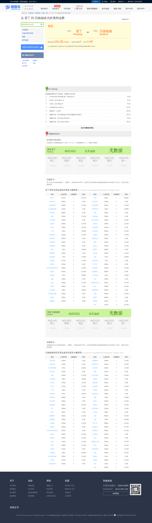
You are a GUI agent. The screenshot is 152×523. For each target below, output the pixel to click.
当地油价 (25, 30)
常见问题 (50, 492)
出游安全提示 (51, 496)
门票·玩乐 (78, 9)
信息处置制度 (32, 492)
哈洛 (95, 279)
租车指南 (25, 40)
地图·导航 (117, 9)
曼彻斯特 (52, 301)
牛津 (52, 231)
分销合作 (68, 492)
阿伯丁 (52, 198)
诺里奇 (52, 223)
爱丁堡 (24, 63)
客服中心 (50, 485)
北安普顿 (52, 220)
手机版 (105, 1)
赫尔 (95, 286)
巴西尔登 (95, 201)
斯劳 (52, 249)
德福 (52, 279)
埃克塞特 (95, 268)
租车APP (140, 9)
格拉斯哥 (95, 271)
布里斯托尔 (95, 238)
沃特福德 (52, 290)
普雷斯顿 (52, 246)
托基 (52, 282)
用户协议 (31, 489)
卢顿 (95, 198)
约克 (95, 305)
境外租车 (44, 9)
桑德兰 (52, 271)
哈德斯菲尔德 (95, 282)
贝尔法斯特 (25, 60)
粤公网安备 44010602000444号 (126, 515)
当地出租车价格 (27, 33)
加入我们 (13, 492)
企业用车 (68, 496)
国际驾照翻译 (92, 9)
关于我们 (13, 485)
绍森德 (52, 260)
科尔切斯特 (95, 205)
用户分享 (129, 9)
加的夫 (95, 246)
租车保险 (105, 9)
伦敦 (34, 63)
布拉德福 (95, 231)
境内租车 (55, 9)
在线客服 (116, 493)
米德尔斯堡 (52, 205)
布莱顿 (95, 235)
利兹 (95, 293)
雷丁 (47, 13)
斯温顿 (52, 275)
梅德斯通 (52, 253)
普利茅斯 (52, 238)
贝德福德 (95, 216)
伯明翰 (35, 60)
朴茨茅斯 (52, 242)
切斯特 (95, 249)
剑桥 (95, 242)
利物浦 (95, 301)
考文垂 (95, 253)
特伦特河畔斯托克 (52, 268)
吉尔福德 (95, 275)
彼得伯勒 (52, 235)
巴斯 (95, 212)
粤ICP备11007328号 (81, 515)
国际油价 (38, 13)
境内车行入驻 (69, 489)
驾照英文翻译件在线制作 (31, 47)
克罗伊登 (95, 260)
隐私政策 (31, 485)
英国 (43, 13)
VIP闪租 (67, 9)
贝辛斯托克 (95, 209)
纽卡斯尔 (25, 66)
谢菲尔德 (52, 201)
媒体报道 (13, 496)
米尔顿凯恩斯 (52, 209)
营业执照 (71, 515)
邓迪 (95, 416)
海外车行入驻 (69, 485)
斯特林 (52, 264)
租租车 (13, 7)
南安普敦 (52, 257)
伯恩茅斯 (95, 227)
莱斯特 (95, 297)
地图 (23, 37)
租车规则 (31, 496)
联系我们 (13, 489)
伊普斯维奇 (95, 290)
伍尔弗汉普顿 (52, 293)
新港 (52, 216)
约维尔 (52, 297)
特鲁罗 (52, 286)
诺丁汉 (52, 227)
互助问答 (50, 489)
